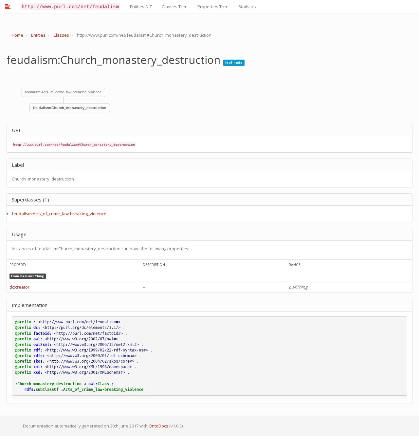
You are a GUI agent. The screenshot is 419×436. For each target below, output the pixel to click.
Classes (61, 35)
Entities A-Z (141, 6)
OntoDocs (158, 426)
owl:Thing (36, 276)
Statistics (247, 6)
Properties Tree (212, 6)
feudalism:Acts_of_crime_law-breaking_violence (63, 92)
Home (17, 35)
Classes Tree (175, 6)
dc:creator (19, 287)
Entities (38, 35)
